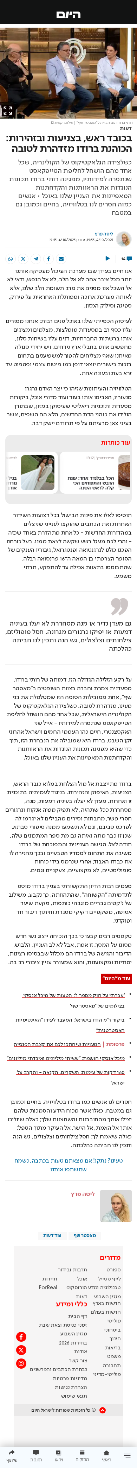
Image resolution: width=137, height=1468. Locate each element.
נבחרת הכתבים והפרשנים (58, 1369)
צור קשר (78, 1361)
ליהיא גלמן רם (69, 458)
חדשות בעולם (105, 1312)
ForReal (48, 1288)
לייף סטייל (109, 1279)
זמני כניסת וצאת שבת (63, 1325)
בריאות (113, 1348)
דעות (126, 129)
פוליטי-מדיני (107, 1374)
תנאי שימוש (74, 1396)
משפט (114, 1357)
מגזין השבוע (107, 1297)
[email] (61, 259)
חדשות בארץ (107, 1303)
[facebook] (48, 259)
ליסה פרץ (104, 234)
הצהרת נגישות (71, 1387)
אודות (80, 1352)
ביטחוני (112, 1330)
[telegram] (36, 259)
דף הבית (77, 1316)
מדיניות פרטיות (70, 1379)
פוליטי (114, 1321)
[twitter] (23, 259)
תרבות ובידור (72, 1270)
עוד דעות (52, 1235)
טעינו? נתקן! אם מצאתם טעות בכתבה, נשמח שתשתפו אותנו (68, 1165)
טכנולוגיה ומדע (104, 1288)
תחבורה (112, 1366)
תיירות (49, 1279)
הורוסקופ (76, 1288)
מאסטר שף (85, 1235)
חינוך (115, 1339)
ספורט (113, 1270)
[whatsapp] (10, 259)
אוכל (82, 1279)
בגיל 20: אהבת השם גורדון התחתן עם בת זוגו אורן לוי (53, 482)
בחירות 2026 (73, 1343)
